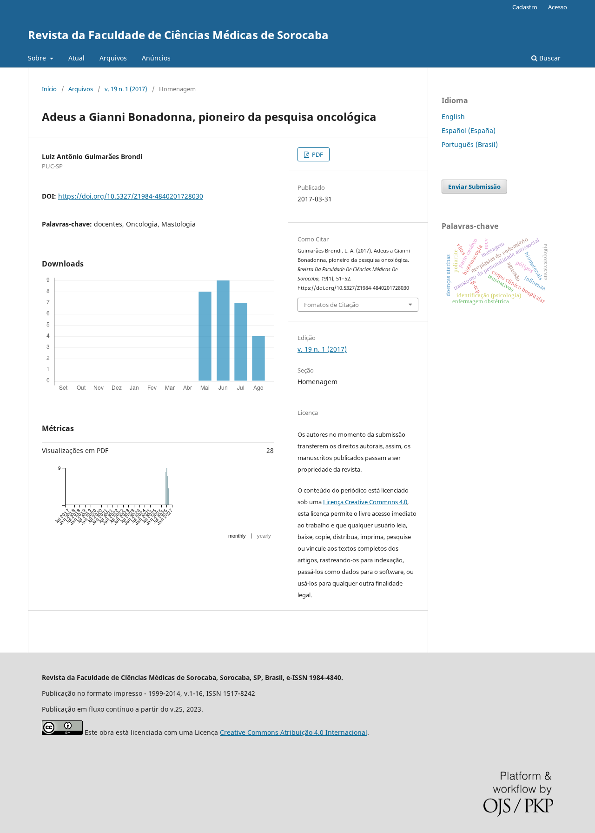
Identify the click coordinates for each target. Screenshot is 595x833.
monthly (237, 536)
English (453, 116)
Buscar (549, 57)
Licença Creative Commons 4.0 (365, 502)
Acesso (557, 7)
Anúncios (156, 57)
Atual (76, 57)
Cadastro (524, 7)
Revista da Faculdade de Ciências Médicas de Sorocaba (178, 34)
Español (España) (469, 130)
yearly (264, 536)
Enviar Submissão (474, 186)
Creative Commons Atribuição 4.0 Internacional (293, 732)
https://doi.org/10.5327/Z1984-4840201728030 (130, 196)
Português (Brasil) (470, 144)
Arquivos (113, 57)
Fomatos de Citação (331, 304)
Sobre (38, 57)
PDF (317, 154)
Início (49, 89)
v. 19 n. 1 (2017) (126, 89)
